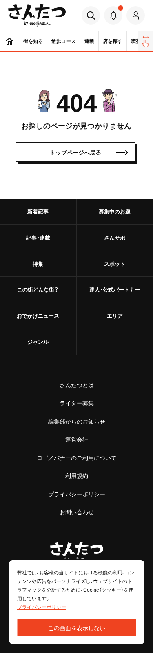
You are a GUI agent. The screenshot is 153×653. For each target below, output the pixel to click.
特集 (38, 263)
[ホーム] (9, 41)
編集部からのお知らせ (76, 421)
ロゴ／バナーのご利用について (77, 457)
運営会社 (76, 439)
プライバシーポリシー (76, 494)
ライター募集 (77, 403)
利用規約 (76, 475)
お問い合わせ (77, 512)
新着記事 (38, 211)
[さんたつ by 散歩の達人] (37, 15)
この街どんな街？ (38, 289)
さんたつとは (77, 385)
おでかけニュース (38, 315)
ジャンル (38, 342)
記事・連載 (38, 237)
